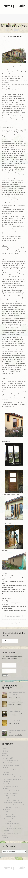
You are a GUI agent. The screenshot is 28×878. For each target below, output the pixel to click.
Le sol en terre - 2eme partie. (13, 777)
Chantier (23, 40)
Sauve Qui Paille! (14, 6)
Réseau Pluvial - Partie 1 (11, 791)
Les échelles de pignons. (11, 823)
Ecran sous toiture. (10, 819)
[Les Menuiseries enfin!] (14, 53)
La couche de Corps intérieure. (13, 800)
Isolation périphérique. (11, 793)
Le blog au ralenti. (9, 795)
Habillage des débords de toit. (13, 802)
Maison (3, 42)
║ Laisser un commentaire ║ (14, 616)
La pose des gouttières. (11, 786)
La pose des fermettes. (11, 833)
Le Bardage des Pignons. (11, 765)
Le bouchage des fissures (12, 807)
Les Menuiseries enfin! (12, 36)
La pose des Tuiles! (10, 814)
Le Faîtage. (7, 812)
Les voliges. (7, 821)
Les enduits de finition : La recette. (14, 805)
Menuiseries (8, 42)
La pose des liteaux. (10, 816)
